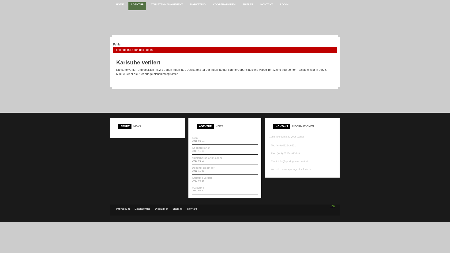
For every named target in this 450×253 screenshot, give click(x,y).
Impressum (123, 209)
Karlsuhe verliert (202, 177)
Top (332, 206)
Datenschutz (142, 209)
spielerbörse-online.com (207, 157)
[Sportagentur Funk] (165, 22)
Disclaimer (161, 209)
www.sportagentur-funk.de (296, 169)
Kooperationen (201, 147)
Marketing (198, 187)
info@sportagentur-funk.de (293, 161)
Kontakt (192, 209)
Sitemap (177, 209)
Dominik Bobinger (203, 167)
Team (195, 138)
